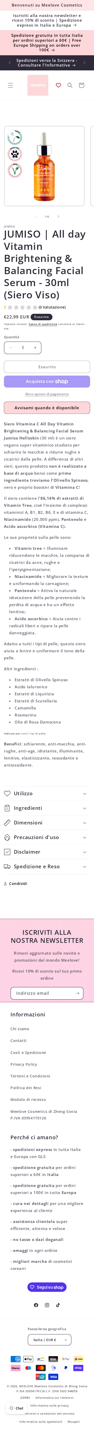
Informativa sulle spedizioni (40, 1422)
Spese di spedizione (43, 324)
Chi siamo (19, 1028)
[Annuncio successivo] (84, 62)
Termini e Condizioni (30, 1076)
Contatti (18, 1040)
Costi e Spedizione (28, 1052)
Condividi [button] (18, 883)
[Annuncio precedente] (9, 62)
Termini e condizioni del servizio (50, 1413)
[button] (10, 85)
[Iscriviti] (77, 993)
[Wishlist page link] (58, 85)
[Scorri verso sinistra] (35, 216)
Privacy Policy (23, 1064)
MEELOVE (26, 1386)
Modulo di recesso (28, 1099)
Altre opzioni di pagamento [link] (47, 394)
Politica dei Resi (25, 1087)
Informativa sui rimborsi (55, 1398)
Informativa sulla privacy (49, 1405)
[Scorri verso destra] (58, 216)
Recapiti (74, 1422)
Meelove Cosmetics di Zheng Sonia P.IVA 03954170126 (43, 1114)
